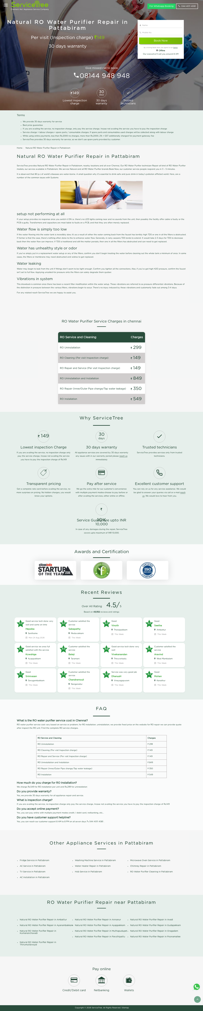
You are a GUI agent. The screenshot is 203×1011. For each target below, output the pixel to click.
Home (19, 148)
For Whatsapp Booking (161, 6)
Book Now (161, 40)
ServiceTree (97, 1008)
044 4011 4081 (188, 6)
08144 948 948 (105, 76)
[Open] (5, 5)
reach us (123, 456)
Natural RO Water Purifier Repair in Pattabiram (48, 148)
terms (175, 47)
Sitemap (125, 1008)
